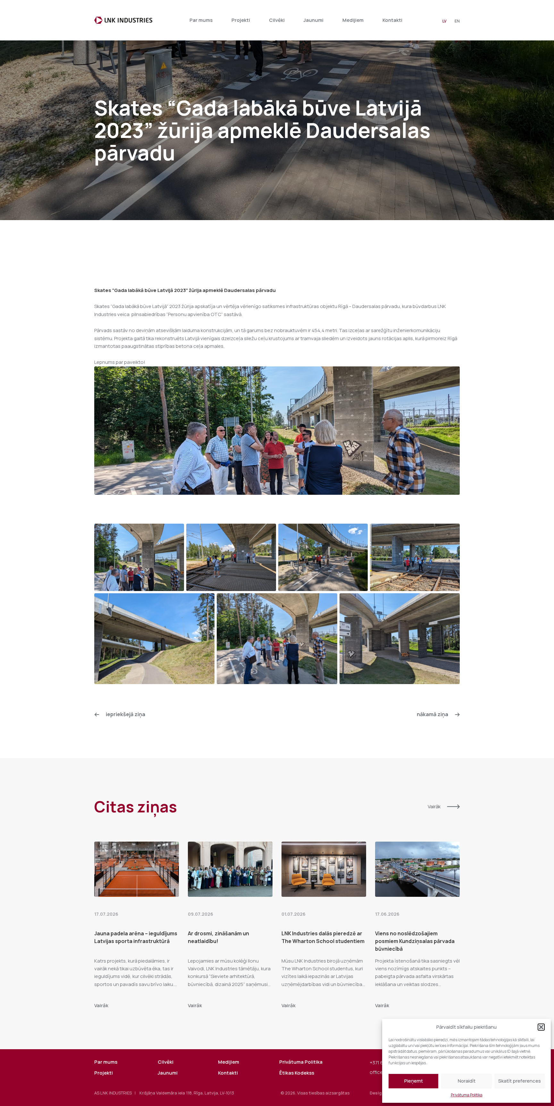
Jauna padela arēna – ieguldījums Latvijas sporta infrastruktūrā (135, 937)
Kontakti (392, 20)
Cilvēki (277, 20)
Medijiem (353, 20)
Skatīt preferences (519, 1080)
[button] (541, 1027)
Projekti (240, 20)
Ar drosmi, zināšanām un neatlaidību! (218, 937)
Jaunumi (313, 20)
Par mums (201, 20)
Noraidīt (466, 1080)
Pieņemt (413, 1080)
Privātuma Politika (467, 1095)
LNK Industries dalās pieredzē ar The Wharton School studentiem (323, 937)
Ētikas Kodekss (296, 1073)
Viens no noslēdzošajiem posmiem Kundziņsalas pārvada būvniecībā (415, 941)
